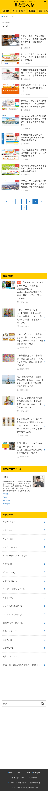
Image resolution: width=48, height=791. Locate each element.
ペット (8, 597)
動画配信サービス (13, 623)
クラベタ (19, 788)
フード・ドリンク (14, 589)
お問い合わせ (35, 783)
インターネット (11, 547)
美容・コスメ (11, 656)
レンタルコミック (12, 614)
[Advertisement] (24, 242)
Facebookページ (15, 773)
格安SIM (8, 648)
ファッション (10, 581)
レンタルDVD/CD (12, 606)
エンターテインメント (15, 555)
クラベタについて (19, 778)
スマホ (7, 564)
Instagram (36, 773)
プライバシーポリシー (17, 783)
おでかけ (9, 522)
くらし (8, 530)
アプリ (8, 539)
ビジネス (9, 572)
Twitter (27, 773)
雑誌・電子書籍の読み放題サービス (21, 665)
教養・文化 (10, 631)
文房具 (7, 640)
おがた (5, 477)
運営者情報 (33, 778)
